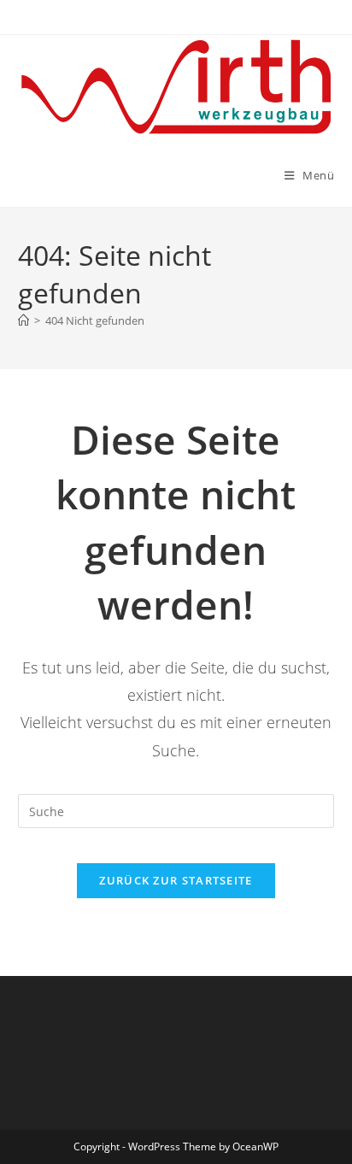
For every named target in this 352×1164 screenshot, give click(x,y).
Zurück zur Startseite (175, 880)
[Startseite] (23, 320)
